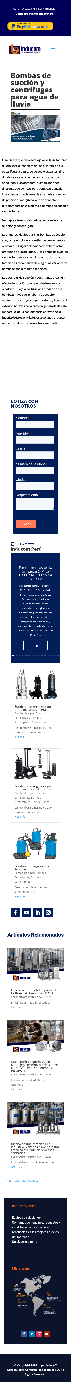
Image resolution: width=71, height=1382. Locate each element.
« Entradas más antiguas (22, 1180)
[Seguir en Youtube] (26, 912)
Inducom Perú (31, 585)
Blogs (30, 590)
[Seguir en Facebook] (15, 912)
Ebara (45, 722)
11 (45, 655)
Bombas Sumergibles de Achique (31, 867)
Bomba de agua (24, 713)
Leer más (35, 645)
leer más (19, 736)
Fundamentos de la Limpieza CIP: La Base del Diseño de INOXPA (35, 573)
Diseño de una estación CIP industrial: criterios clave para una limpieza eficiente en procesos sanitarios (35, 1148)
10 (42, 655)
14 (54, 655)
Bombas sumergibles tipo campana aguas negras (32, 708)
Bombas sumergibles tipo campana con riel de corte (33, 787)
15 (58, 655)
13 (51, 655)
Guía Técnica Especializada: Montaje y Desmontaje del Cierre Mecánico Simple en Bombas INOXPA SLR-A (34, 1066)
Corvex (36, 722)
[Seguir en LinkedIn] (37, 912)
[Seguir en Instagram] (48, 912)
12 (48, 655)
